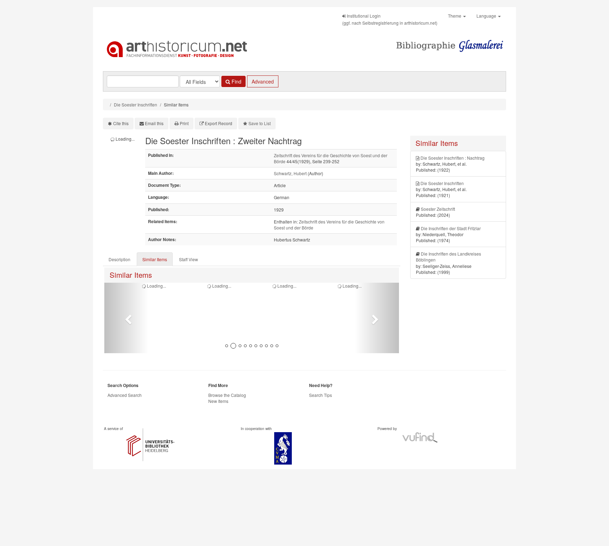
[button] (126, 318)
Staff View (188, 259)
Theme (455, 16)
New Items (218, 401)
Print (184, 123)
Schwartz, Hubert (290, 173)
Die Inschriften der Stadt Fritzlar (451, 228)
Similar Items (154, 259)
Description (119, 259)
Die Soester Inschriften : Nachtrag (452, 158)
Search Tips (320, 395)
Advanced (263, 81)
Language (486, 16)
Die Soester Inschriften (135, 105)
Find (235, 81)
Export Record (218, 123)
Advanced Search (124, 395)
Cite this (121, 123)
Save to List (259, 123)
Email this (154, 123)
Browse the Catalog (227, 395)
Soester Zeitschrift (438, 209)
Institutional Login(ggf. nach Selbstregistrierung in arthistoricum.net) (389, 19)
